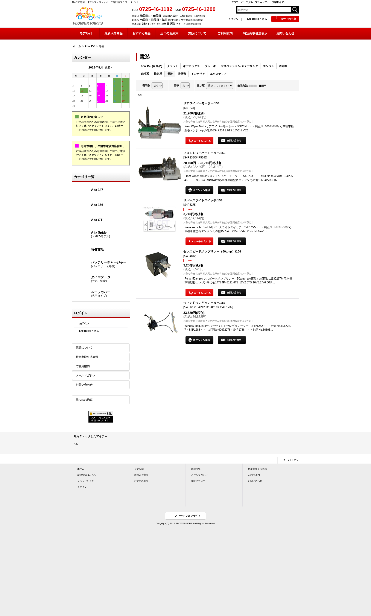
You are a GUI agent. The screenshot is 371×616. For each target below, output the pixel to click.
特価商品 (97, 249)
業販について (84, 347)
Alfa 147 (97, 190)
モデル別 (139, 468)
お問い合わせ (84, 384)
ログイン (233, 19)
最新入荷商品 (141, 474)
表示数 (146, 85)
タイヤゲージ (100, 279)
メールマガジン (85, 375)
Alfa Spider (100, 234)
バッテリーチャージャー (108, 264)
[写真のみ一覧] (254, 85)
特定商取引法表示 (87, 357)
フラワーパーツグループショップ (249, 2)
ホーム (80, 468)
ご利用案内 (83, 366)
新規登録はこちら (256, 19)
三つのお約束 (84, 399)
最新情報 (196, 468)
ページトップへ (290, 460)
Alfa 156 (97, 205)
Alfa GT (96, 220)
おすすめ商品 (141, 481)
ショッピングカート (88, 481)
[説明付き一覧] (263, 85)
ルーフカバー (100, 293)
